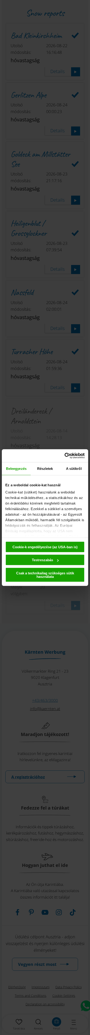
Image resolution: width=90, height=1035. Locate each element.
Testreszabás (42, 560)
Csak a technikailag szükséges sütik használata (45, 574)
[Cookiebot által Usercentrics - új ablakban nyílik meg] (65, 456)
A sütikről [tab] (74, 468)
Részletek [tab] (45, 468)
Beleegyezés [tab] (16, 468)
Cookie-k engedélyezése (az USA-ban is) (45, 547)
